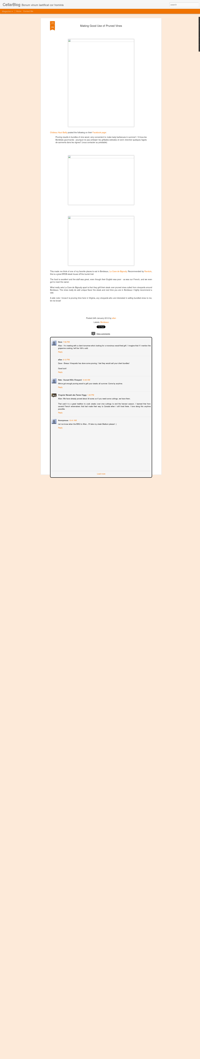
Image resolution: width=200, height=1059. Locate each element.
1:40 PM (90, 394)
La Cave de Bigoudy (118, 271)
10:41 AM (72, 420)
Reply (60, 351)
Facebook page (99, 132)
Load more (101, 473)
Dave (60, 341)
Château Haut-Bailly (58, 132)
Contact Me (28, 11)
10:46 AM (86, 379)
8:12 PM (66, 359)
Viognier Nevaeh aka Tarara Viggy (72, 394)
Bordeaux (104, 322)
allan (114, 318)
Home (18, 11)
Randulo (148, 271)
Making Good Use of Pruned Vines (101, 26)
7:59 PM (66, 341)
